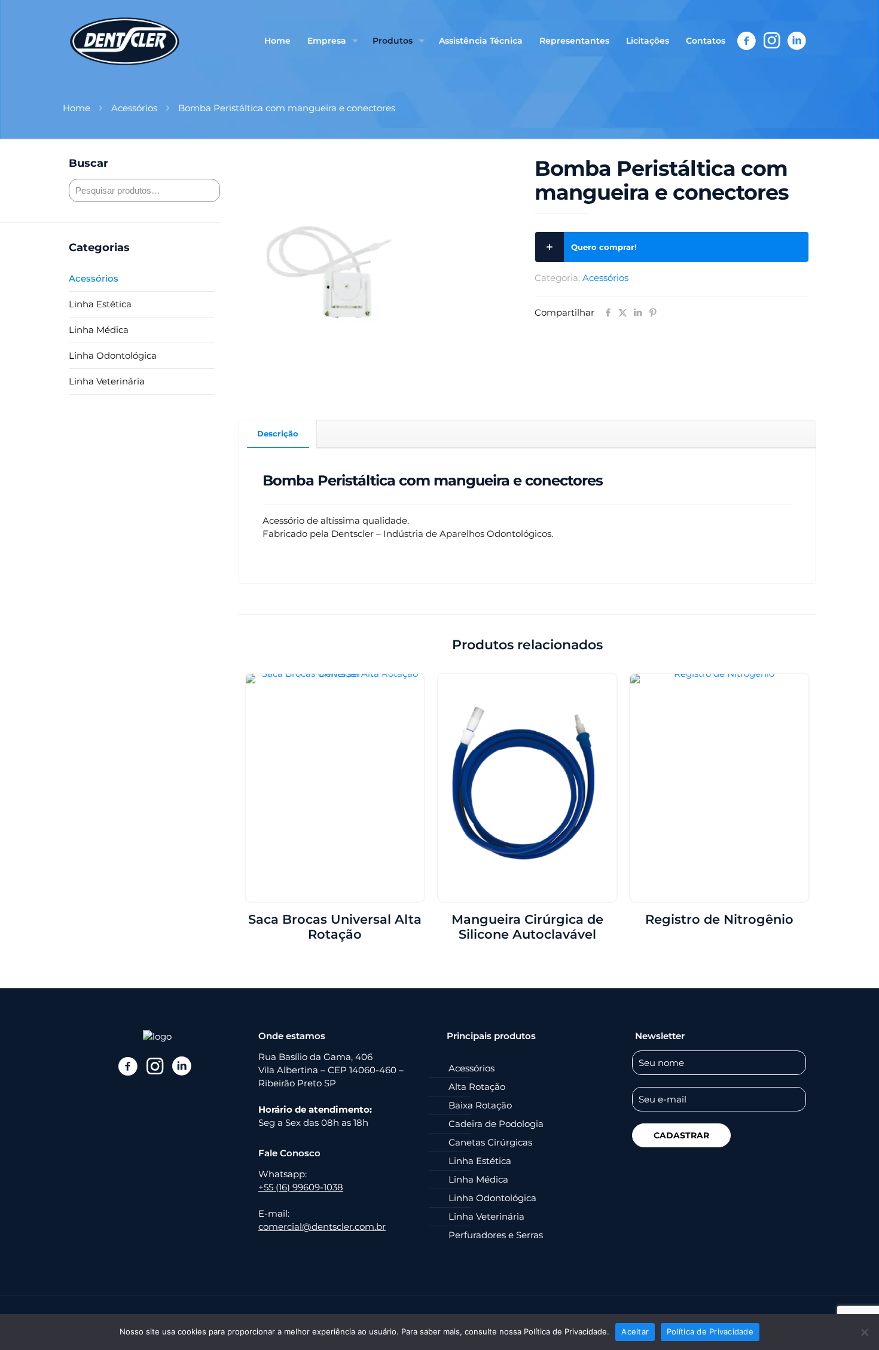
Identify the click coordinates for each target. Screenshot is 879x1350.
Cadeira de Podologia (496, 1123)
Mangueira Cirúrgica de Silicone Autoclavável (527, 927)
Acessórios (134, 108)
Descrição (277, 433)
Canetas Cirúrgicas (490, 1142)
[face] (128, 1066)
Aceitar (635, 1331)
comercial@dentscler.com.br (322, 1226)
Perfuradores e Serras (495, 1235)
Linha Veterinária (107, 381)
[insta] (154, 1066)
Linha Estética (100, 304)
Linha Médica (99, 329)
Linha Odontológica (113, 355)
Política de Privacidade (710, 1331)
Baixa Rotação (480, 1105)
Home (76, 108)
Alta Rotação (476, 1086)
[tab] (278, 433)
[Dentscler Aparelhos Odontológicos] (124, 40)
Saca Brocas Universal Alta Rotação (335, 927)
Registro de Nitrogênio (719, 919)
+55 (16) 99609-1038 (300, 1187)
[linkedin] (181, 1066)
